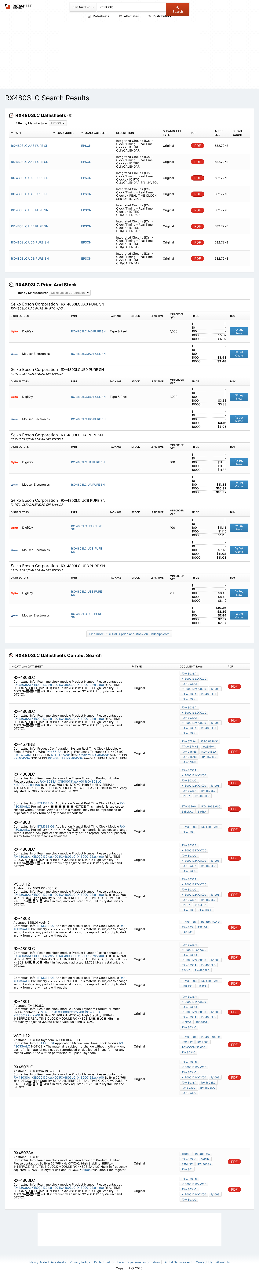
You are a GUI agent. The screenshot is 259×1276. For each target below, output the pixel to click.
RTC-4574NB (22, 755)
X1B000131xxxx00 (71, 781)
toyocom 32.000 (193, 1047)
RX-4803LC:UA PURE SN (88, 462)
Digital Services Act (178, 1262)
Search (177, 11)
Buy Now (239, 331)
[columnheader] (30, 133)
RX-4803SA (189, 694)
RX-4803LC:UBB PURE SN (86, 593)
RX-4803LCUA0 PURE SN (88, 331)
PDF (197, 146)
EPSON (86, 146)
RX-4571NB (189, 761)
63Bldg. (187, 811)
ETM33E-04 (46, 803)
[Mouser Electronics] (16, 354)
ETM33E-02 (46, 926)
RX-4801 (201, 1022)
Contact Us (204, 1262)
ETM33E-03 (46, 826)
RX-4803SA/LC (210, 806)
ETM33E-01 (45, 1043)
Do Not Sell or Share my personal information (127, 1262)
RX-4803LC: (67, 685)
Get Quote (239, 353)
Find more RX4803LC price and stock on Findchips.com (129, 634)
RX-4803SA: (22, 685)
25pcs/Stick (209, 741)
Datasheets (100, 16)
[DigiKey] (16, 331)
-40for (187, 1022)
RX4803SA (204, 1164)
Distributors (162, 16)
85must (187, 1164)
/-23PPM (85, 755)
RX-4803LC (208, 694)
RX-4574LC (209, 756)
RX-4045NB (100, 755)
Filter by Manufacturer (32, 123)
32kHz (186, 795)
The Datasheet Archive (18, 6)
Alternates (131, 16)
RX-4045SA (21, 758)
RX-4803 (187, 832)
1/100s (215, 688)
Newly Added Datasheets (47, 1262)
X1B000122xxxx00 (90, 685)
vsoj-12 (200, 904)
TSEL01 (202, 927)
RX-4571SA (54, 752)
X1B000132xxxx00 (45, 685)
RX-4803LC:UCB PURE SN (86, 527)
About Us (223, 1262)
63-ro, (202, 811)
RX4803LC (188, 1052)
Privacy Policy (80, 1262)
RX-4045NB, (56, 758)
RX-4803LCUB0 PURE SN (88, 397)
